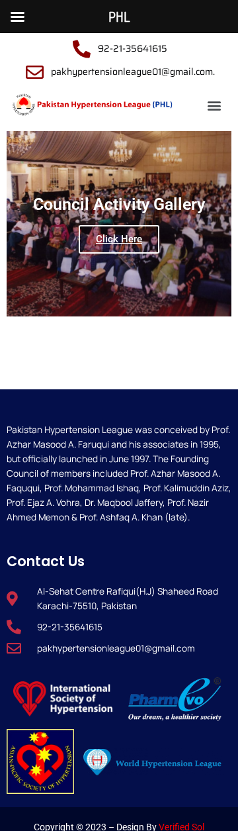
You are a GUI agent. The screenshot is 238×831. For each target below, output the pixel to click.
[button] (214, 105)
